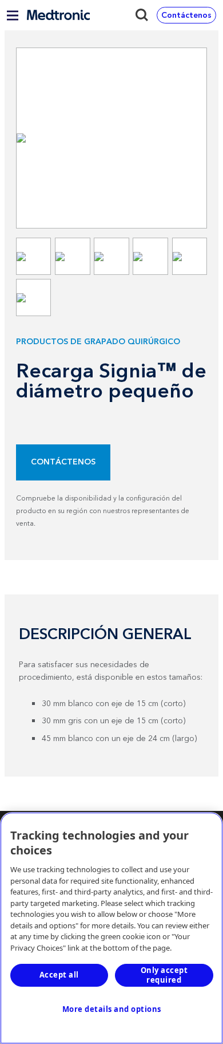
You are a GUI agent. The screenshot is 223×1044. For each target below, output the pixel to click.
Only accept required (164, 975)
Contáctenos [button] (186, 15)
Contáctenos (63, 462)
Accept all (59, 975)
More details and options (111, 1009)
